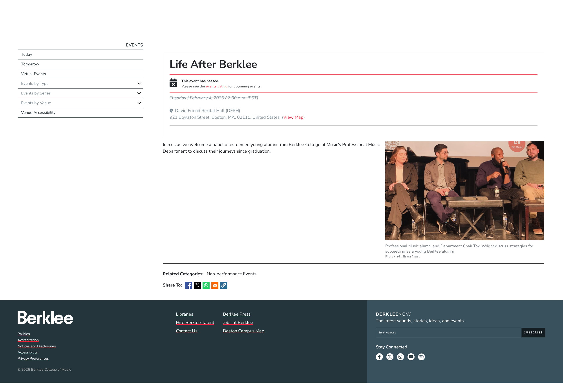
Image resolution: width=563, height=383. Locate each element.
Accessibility (28, 352)
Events (134, 45)
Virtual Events (33, 73)
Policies (24, 333)
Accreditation (28, 340)
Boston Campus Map (243, 331)
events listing (216, 86)
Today (26, 54)
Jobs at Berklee (238, 323)
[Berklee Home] (45, 317)
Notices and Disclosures (37, 346)
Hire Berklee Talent (195, 323)
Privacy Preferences (33, 358)
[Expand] (139, 83)
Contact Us (186, 331)
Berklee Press (237, 314)
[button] (223, 285)
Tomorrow (30, 64)
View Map (293, 117)
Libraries (184, 314)
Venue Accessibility (38, 112)
